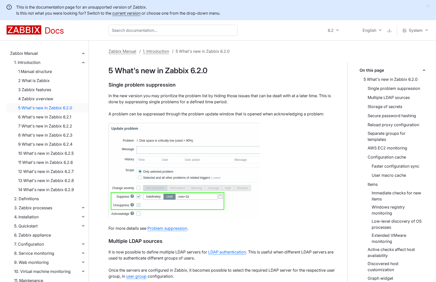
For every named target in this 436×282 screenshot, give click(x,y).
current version (126, 13)
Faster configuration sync (395, 166)
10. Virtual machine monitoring (42, 271)
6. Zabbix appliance (32, 235)
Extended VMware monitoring (389, 238)
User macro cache (389, 175)
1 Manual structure (35, 71)
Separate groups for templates (386, 136)
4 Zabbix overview (35, 98)
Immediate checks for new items (396, 195)
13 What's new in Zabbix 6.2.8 (46, 180)
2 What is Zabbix (34, 80)
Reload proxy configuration (393, 124)
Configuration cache (387, 157)
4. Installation (26, 216)
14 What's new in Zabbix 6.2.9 (46, 189)
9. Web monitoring (31, 262)
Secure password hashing (392, 115)
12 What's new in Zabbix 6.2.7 (46, 171)
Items (373, 184)
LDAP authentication (227, 251)
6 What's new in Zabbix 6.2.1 (44, 116)
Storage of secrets (385, 106)
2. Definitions (26, 198)
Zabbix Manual (24, 53)
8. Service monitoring (34, 253)
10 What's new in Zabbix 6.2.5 (46, 153)
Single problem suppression (394, 88)
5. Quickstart (26, 225)
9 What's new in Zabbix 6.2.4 (45, 144)
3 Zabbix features (34, 89)
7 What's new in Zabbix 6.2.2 (45, 126)
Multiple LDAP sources (389, 97)
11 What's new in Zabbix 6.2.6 (45, 162)
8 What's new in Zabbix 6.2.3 (45, 135)
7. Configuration (29, 244)
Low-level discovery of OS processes (397, 224)
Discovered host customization (383, 266)
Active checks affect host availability (391, 252)
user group (136, 276)
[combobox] (174, 30)
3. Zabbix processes (33, 207)
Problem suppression (167, 228)
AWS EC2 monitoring (387, 147)
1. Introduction (27, 62)
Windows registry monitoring (388, 210)
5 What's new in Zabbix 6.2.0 (45, 107)
